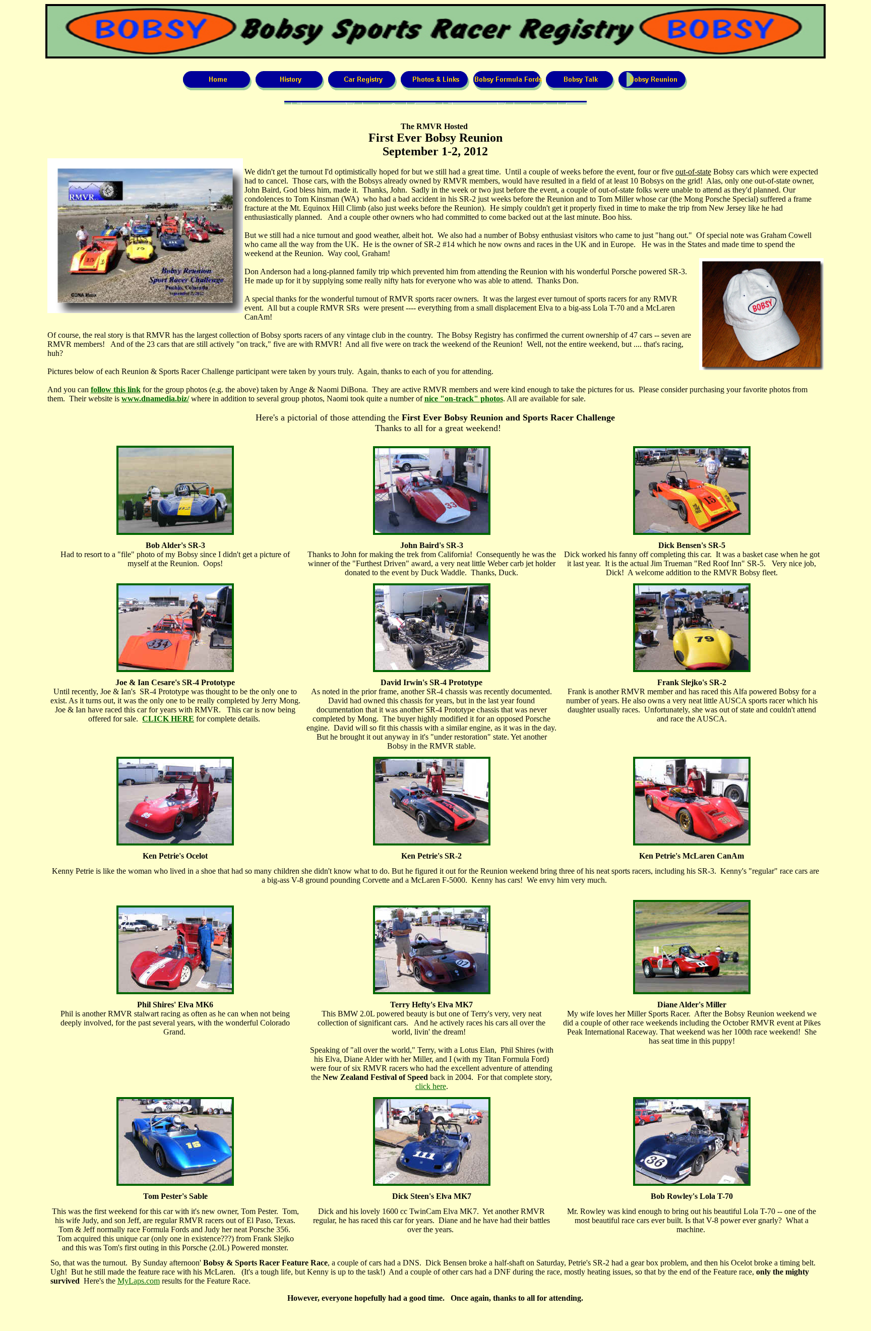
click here (430, 1086)
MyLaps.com (138, 1281)
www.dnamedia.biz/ (155, 398)
